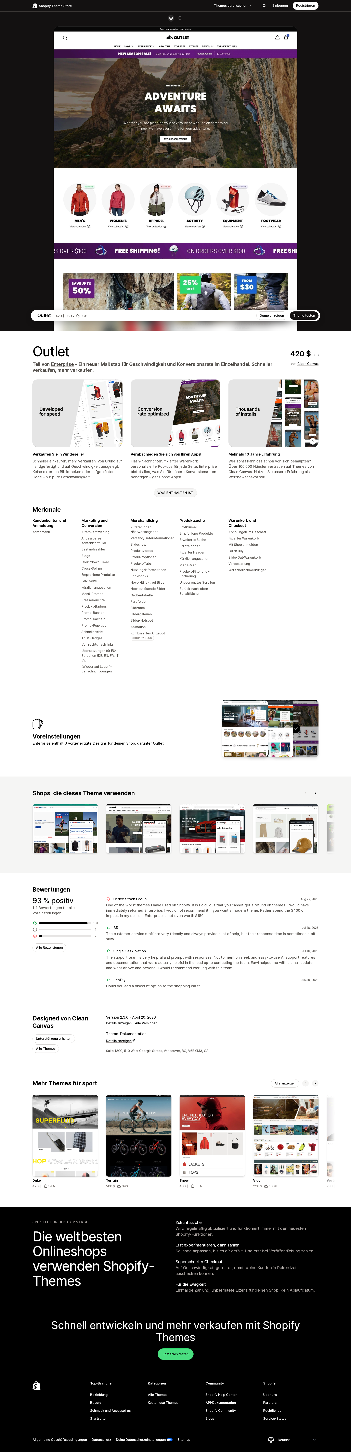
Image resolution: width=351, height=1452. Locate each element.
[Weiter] (315, 793)
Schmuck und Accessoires (110, 1410)
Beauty (95, 1403)
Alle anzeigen (285, 1083)
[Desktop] (171, 18)
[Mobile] (180, 18)
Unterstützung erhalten (54, 1039)
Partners (269, 1403)
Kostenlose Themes (163, 1403)
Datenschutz (101, 1440)
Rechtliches (272, 1410)
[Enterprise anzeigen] (270, 728)
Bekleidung (99, 1395)
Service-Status (274, 1418)
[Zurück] (305, 793)
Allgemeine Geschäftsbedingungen (59, 1440)
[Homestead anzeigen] (245, 728)
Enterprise (62, 364)
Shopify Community (221, 1410)
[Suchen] (264, 5)
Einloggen (280, 5)
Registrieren (305, 5)
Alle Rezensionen (49, 947)
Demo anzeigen (272, 315)
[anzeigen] (65, 829)
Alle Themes (45, 1048)
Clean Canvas (307, 364)
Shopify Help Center (221, 1395)
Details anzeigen (119, 1023)
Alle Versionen (146, 1023)
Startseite (98, 1418)
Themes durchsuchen (230, 5)
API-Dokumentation (221, 1403)
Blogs (210, 1418)
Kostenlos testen (175, 1354)
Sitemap (184, 1440)
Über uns (270, 1395)
